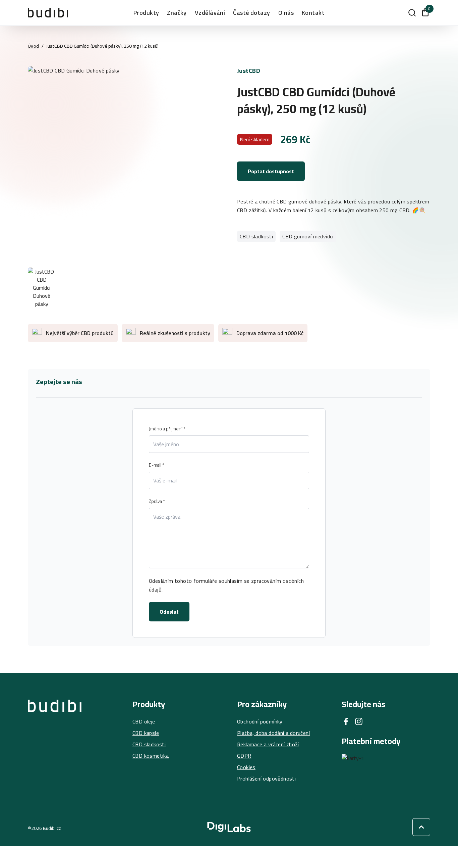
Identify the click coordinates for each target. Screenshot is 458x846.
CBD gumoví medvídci (308, 236)
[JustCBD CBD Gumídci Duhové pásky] (124, 163)
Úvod (33, 46)
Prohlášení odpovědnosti (266, 778)
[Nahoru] (421, 827)
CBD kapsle (145, 733)
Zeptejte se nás (59, 381)
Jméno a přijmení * (167, 429)
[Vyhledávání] (412, 12)
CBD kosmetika (150, 756)
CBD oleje (143, 721)
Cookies (246, 767)
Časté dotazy (251, 12)
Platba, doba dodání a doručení (273, 733)
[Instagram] (358, 721)
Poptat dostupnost (271, 171)
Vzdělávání (210, 12)
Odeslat (169, 612)
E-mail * (156, 465)
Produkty (146, 12)
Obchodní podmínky (260, 721)
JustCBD (248, 70)
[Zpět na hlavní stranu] (54, 741)
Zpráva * (157, 501)
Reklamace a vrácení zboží (268, 744)
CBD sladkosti (256, 236)
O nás (286, 12)
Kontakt (313, 12)
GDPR (244, 756)
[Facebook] (346, 721)
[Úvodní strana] (48, 12)
